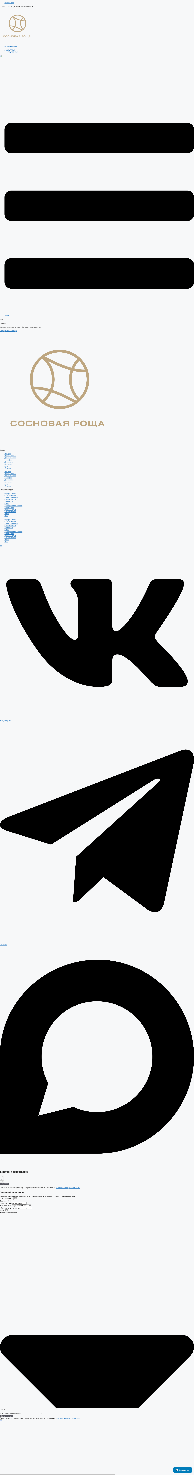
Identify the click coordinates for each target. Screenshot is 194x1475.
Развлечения (9, 508)
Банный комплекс (11, 498)
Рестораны (8, 502)
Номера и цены (10, 456)
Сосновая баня (10, 500)
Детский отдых (10, 510)
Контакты (8, 464)
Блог (6, 466)
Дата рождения (6, 1203)
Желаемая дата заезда (8, 1206)
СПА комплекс (10, 495)
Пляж (6, 514)
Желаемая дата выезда (8, 1208)
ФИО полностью (6, 1198)
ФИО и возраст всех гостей (11, 1414)
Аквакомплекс (10, 512)
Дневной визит (10, 458)
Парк (6, 516)
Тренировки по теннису (13, 506)
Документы (8, 462)
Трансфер (8, 460)
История (7, 454)
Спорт (6, 504)
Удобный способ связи (8, 1213)
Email (2, 1210)
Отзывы (7, 468)
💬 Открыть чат (182, 1470)
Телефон (3, 1201)
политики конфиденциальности (68, 1188)
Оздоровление (9, 493)
